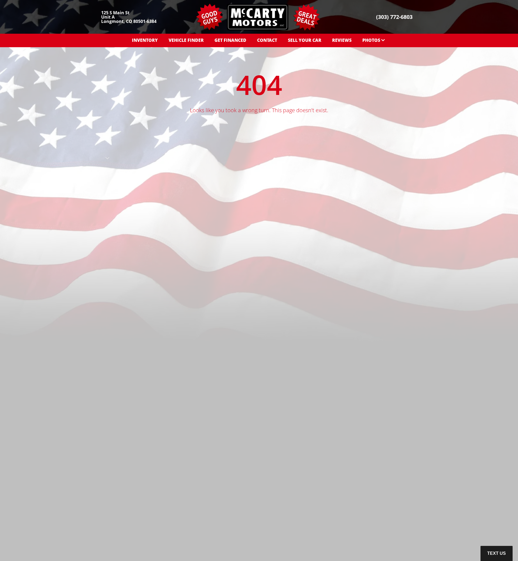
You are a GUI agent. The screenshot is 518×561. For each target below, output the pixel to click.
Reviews (342, 40)
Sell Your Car (304, 40)
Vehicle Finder (186, 40)
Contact (267, 40)
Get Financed (230, 40)
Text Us (496, 553)
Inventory (145, 40)
